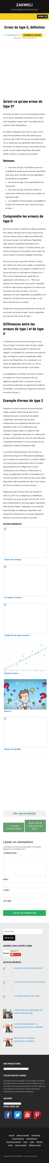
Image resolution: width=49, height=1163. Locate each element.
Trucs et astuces (18, 1139)
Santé (32, 1142)
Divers (10, 1145)
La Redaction (12, 35)
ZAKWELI (24, 5)
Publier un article (35, 1145)
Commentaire (10, 853)
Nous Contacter (21, 1145)
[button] (42, 16)
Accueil (11, 1135)
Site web (7, 901)
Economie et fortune (32, 35)
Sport (25, 1142)
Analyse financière (27, 814)
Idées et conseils (23, 1135)
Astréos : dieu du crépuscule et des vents (35, 826)
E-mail (7, 890)
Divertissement (31, 1139)
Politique (39, 1142)
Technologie (35, 1135)
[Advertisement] (24, 70)
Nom (6, 879)
